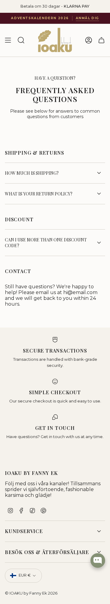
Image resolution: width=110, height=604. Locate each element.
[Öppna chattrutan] (97, 560)
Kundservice (24, 531)
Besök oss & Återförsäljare (47, 552)
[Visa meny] (8, 40)
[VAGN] (101, 40)
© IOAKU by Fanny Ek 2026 (31, 593)
